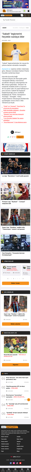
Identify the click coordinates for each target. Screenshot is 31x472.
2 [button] (11, 278)
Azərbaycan (22, 27)
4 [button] (15, 278)
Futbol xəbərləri (5, 446)
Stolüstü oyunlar (5, 444)
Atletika (18, 436)
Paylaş (19, 137)
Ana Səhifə (15, 27)
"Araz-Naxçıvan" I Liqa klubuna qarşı (15, 122)
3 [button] (13, 278)
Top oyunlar (4, 439)
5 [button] (17, 278)
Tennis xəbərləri (5, 448)
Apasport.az (6, 69)
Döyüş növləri (4, 441)
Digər (2, 451)
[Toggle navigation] (28, 15)
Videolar (19, 441)
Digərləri (15, 364)
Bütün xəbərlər (15, 324)
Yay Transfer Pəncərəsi (9, 20)
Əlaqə (18, 451)
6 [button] (19, 278)
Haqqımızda (19, 448)
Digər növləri (20, 439)
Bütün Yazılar (15, 283)
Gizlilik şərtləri (20, 446)
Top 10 (18, 444)
